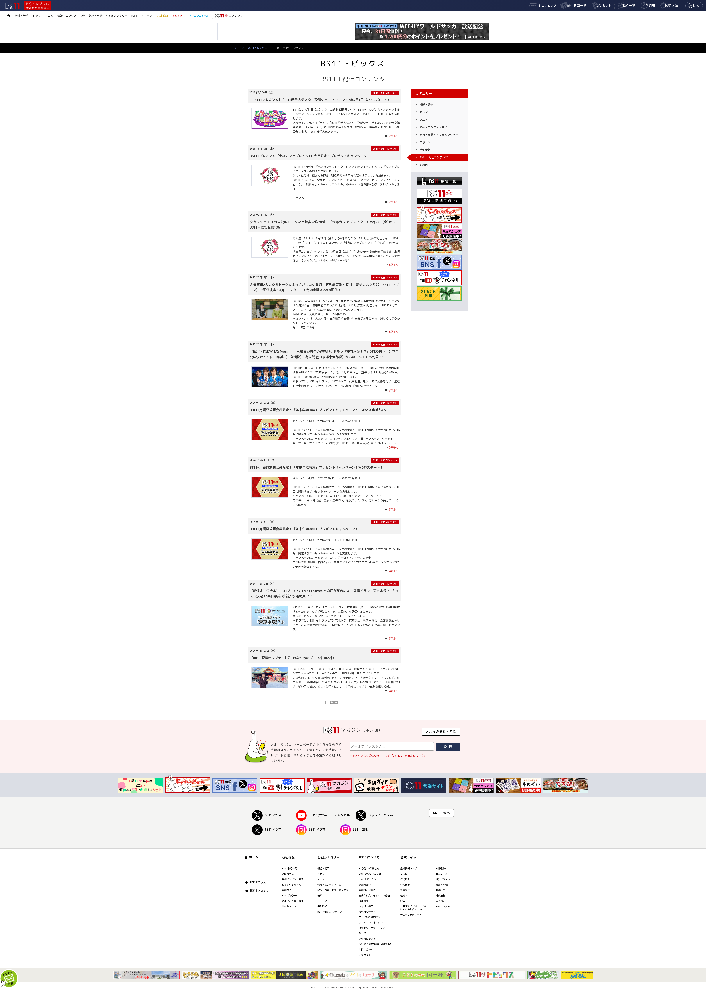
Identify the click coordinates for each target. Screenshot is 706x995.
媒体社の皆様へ (367, 911)
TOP (235, 47)
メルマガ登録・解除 (441, 731)
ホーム (253, 857)
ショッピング (547, 5)
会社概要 (405, 884)
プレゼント (604, 5)
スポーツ (146, 15)
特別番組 (162, 15)
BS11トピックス (257, 47)
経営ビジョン (443, 879)
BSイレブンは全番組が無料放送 (37, 5)
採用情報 (363, 901)
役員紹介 (405, 890)
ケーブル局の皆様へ (369, 917)
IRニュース (441, 873)
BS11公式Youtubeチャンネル (329, 815)
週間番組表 (288, 873)
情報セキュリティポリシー (373, 928)
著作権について (367, 938)
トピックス (178, 15)
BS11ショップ (259, 890)
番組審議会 (365, 884)
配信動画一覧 (577, 5)
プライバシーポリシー (371, 922)
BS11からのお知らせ (370, 873)
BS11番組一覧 (289, 868)
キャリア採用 (366, 906)
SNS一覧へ (441, 813)
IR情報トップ (443, 868)
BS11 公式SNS (289, 895)
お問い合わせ (366, 949)
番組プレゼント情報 (292, 879)
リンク (362, 933)
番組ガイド (288, 890)
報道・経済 (21, 15)
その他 (424, 165)
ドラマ (37, 15)
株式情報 (440, 895)
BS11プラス (258, 882)
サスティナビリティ (410, 914)
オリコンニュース (198, 15)
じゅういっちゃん (380, 815)
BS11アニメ (272, 815)
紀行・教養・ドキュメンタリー (108, 15)
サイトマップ (289, 906)
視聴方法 (671, 5)
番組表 (650, 5)
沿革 (402, 901)
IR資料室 (440, 890)
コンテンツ (228, 16)
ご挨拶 (403, 873)
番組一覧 (629, 5)
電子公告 (440, 901)
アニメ (49, 15)
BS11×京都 (360, 829)
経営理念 (405, 879)
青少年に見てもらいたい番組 (374, 895)
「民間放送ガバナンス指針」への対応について (413, 908)
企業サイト (408, 857)
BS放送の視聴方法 (369, 868)
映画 (134, 15)
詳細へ (393, 136)
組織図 (403, 895)
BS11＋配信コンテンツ (434, 157)
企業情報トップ (408, 868)
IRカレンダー (443, 906)
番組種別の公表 (367, 890)
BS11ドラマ (272, 829)
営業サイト (365, 955)
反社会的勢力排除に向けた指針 (375, 944)
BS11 (12, 6)
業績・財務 (442, 884)
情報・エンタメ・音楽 (71, 15)
